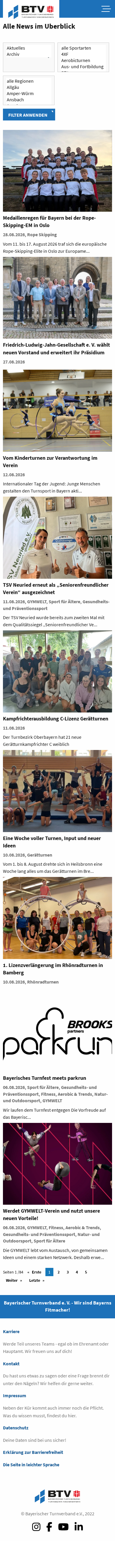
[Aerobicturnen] (83, 60)
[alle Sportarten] (83, 48)
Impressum (14, 1395)
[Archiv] (28, 54)
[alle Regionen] (28, 81)
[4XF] (83, 54)
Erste (36, 1272)
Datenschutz (15, 1428)
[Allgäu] (28, 87)
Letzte (34, 1280)
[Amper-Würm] (28, 93)
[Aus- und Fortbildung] (83, 66)
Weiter (12, 1280)
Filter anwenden (27, 115)
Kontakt (11, 1363)
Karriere (11, 1331)
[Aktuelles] (28, 48)
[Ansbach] (28, 100)
